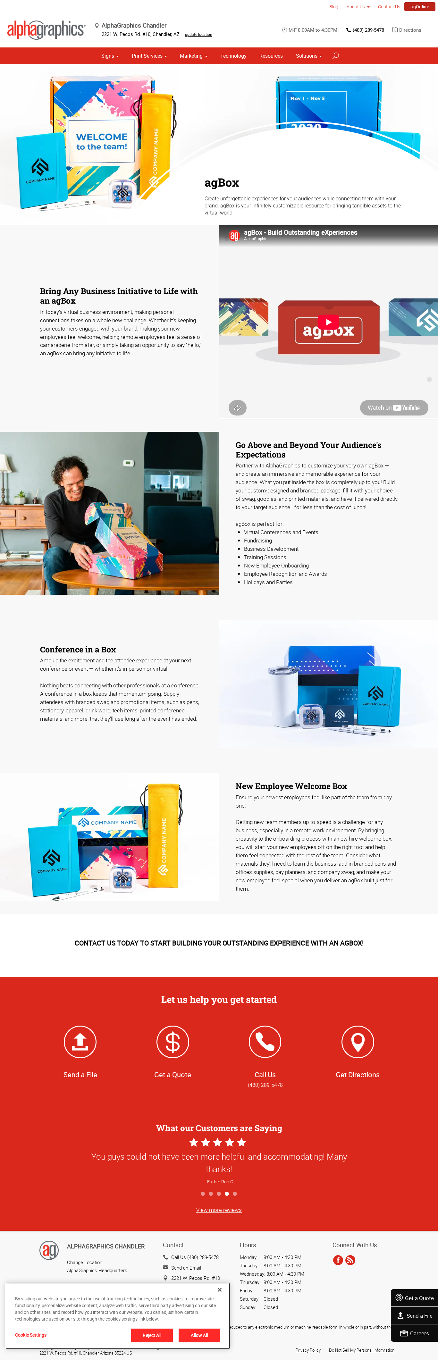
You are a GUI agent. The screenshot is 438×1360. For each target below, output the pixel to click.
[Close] (220, 1290)
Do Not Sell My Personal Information (361, 1350)
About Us (356, 7)
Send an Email (186, 1267)
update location (198, 34)
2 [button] (211, 1194)
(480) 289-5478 (368, 30)
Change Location (84, 1262)
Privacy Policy (308, 1350)
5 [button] (235, 1194)
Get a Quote (419, 1298)
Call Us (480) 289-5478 (195, 1257)
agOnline (419, 7)
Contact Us (389, 7)
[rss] (350, 1260)
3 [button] (219, 1194)
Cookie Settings (30, 1335)
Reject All (152, 1335)
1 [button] (203, 1194)
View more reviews (219, 1209)
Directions (410, 30)
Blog (333, 7)
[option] (219, 1162)
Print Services (147, 55)
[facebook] (338, 1260)
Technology (233, 55)
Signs (107, 55)
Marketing (191, 55)
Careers (419, 1333)
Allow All (199, 1335)
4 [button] (227, 1194)
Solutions (306, 55)
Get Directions (358, 1074)
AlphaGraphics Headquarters (97, 1270)
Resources (271, 55)
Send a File (420, 1315)
